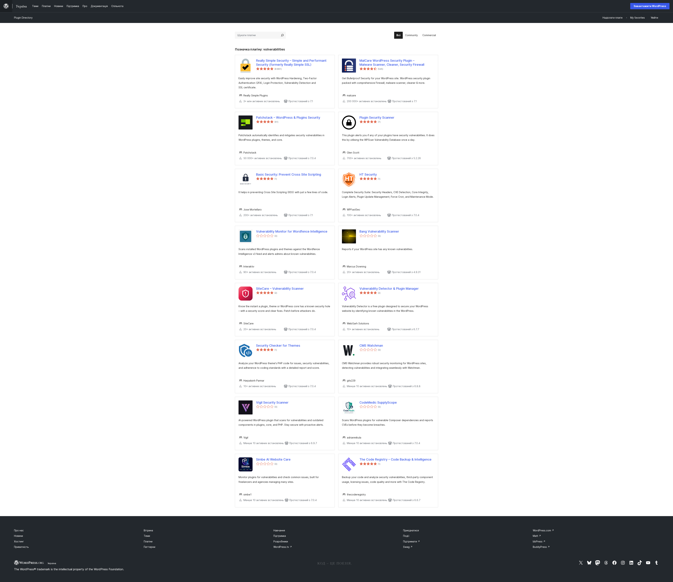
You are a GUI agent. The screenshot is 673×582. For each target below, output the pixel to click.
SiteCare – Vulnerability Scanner (280, 288)
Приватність (21, 546)
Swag (408, 546)
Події (406, 535)
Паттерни (149, 546)
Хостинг (19, 541)
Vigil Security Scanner (272, 402)
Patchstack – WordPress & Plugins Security (288, 117)
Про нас (19, 530)
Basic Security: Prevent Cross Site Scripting (288, 174)
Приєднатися (411, 530)
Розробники (280, 541)
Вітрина (148, 530)
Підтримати (411, 541)
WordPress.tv (282, 546)
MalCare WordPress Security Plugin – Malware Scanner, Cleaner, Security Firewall (391, 62)
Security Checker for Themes (278, 345)
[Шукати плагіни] (282, 35)
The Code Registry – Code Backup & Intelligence (395, 459)
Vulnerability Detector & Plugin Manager (389, 288)
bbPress (539, 541)
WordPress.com (543, 530)
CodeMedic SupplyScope (378, 402)
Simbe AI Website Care (273, 459)
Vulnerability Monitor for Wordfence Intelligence (291, 231)
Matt (537, 535)
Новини (18, 535)
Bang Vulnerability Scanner (379, 231)
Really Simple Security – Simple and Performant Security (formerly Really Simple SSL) (291, 62)
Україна (51, 563)
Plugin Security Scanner (376, 117)
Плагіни (148, 541)
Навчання (279, 530)
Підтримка (279, 535)
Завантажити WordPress (650, 6)
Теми (147, 535)
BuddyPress (541, 546)
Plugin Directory (23, 17)
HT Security (368, 174)
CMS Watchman (371, 345)
